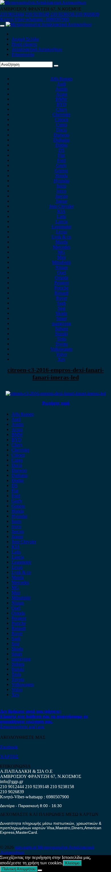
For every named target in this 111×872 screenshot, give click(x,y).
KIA (61, 211)
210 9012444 (12, 14)
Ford (61, 160)
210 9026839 (87, 14)
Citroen (61, 119)
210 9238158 (62, 14)
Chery (61, 109)
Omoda (61, 277)
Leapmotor (61, 226)
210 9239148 (37, 14)
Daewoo (61, 134)
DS (61, 150)
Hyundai (61, 180)
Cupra (61, 124)
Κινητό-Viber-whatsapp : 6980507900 (34, 19)
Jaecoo (61, 195)
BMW (61, 99)
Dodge (61, 145)
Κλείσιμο (72, 863)
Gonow (61, 170)
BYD (61, 104)
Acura (61, 94)
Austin (61, 88)
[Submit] (56, 66)
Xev (61, 359)
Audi (61, 83)
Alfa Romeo (61, 78)
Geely (61, 165)
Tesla (61, 338)
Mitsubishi (61, 262)
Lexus (61, 231)
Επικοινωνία (22, 54)
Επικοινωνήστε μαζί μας (22, 726)
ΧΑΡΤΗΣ (9, 756)
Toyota (61, 343)
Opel (61, 272)
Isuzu (61, 185)
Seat (61, 308)
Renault (61, 292)
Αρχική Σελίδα (24, 39)
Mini (61, 257)
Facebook (9, 747)
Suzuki (61, 333)
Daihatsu (61, 139)
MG (61, 252)
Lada (61, 216)
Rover (61, 297)
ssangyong (61, 323)
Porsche (61, 287)
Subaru (61, 328)
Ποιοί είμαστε (24, 44)
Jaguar (61, 201)
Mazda (61, 241)
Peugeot (61, 282)
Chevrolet (61, 114)
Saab (61, 303)
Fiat (61, 155)
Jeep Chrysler (61, 206)
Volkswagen (61, 348)
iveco (61, 190)
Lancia (61, 221)
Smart (61, 318)
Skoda (61, 313)
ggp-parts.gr (26, 847)
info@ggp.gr (11, 781)
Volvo (61, 354)
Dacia (61, 129)
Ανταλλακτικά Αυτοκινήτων (36, 49)
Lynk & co (61, 236)
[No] (40, 870)
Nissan (61, 267)
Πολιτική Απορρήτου (18, 869)
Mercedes (61, 246)
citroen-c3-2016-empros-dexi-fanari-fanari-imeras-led (55, 373)
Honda (61, 175)
